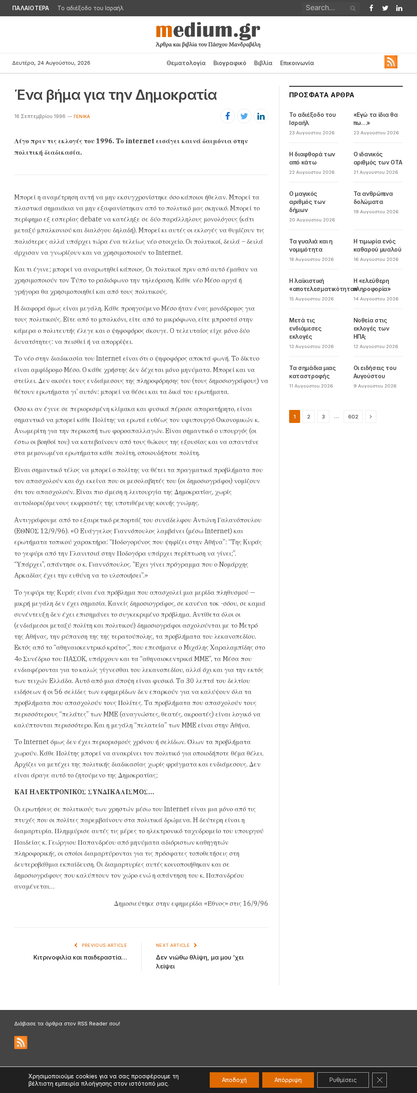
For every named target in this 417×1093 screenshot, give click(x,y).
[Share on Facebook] (227, 116)
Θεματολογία (186, 62)
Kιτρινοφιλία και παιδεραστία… (80, 957)
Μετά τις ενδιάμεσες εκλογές (305, 328)
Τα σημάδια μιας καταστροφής (312, 371)
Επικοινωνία (297, 62)
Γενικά (82, 116)
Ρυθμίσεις (343, 1079)
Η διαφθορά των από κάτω (312, 158)
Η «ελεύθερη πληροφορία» (372, 284)
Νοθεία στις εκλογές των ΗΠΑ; (371, 328)
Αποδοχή (234, 1079)
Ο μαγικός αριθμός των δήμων (307, 201)
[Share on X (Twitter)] (244, 116)
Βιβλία (263, 62)
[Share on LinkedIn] (261, 116)
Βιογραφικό (229, 62)
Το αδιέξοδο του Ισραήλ (90, 8)
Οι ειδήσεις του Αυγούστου (375, 371)
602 (353, 416)
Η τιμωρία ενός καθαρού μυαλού (377, 245)
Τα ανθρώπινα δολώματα (373, 197)
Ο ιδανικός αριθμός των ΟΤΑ (377, 158)
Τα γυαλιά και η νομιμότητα (311, 245)
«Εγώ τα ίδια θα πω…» (375, 118)
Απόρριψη (288, 1079)
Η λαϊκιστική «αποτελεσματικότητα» (323, 284)
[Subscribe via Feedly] (390, 66)
